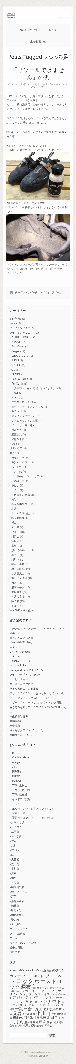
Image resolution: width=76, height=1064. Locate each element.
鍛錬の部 (15, 952)
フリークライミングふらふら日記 (29, 698)
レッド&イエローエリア (25, 476)
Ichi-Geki (15, 647)
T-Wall (14, 392)
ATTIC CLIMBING (21, 337)
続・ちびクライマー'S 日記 (26, 730)
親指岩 (39, 1025)
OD (13, 369)
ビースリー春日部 (21, 425)
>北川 (13, 845)
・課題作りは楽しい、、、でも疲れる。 (33, 818)
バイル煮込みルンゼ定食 (24, 688)
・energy (15, 762)
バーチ (33, 292)
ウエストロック (20, 402)
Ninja (28, 970)
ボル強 (23, 1001)
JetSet (15, 360)
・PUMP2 (15, 776)
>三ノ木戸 (16, 827)
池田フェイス (19, 578)
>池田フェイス (18, 892)
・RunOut (15, 780)
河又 (14, 582)
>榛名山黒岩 (17, 887)
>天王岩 (14, 859)
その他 (13, 444)
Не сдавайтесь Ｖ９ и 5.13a (26, 670)
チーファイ (21, 292)
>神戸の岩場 (17, 915)
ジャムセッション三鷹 (24, 420)
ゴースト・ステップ (39, 990)
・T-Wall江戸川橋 (20, 790)
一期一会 (23, 1008)
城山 (14, 522)
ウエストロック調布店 (36, 983)
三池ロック (18, 481)
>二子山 (14, 831)
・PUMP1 (15, 771)
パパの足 (44, 292)
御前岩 (15, 541)
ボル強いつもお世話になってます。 (34, 388)
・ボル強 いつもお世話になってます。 (33, 808)
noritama (15, 656)
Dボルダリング (20, 355)
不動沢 (15, 485)
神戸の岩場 (18, 596)
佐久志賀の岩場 (20, 494)
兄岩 (17, 1013)
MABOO (16, 365)
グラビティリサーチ (23, 416)
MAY (21, 970)
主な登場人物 (38, 41)
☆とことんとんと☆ (21, 637)
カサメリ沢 (18, 457)
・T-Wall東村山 (18, 785)
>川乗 (13, 873)
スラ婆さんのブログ (21, 684)
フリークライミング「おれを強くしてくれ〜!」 (38, 693)
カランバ (16, 411)
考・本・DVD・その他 (23, 943)
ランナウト (49, 1001)
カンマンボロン (20, 462)
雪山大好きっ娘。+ (21, 735)
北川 (14, 508)
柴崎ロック (18, 559)
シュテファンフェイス (34, 994)
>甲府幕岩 (16, 910)
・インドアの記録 (20, 799)
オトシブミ (43, 987)
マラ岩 (33, 1002)
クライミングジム (20, 332)
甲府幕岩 (16, 592)
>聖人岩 (14, 920)
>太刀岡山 (16, 864)
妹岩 (32, 1014)
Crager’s (16, 351)
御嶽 (14, 545)
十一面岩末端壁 (20, 513)
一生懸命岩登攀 (19, 716)
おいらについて (28, 30)
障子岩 (15, 601)
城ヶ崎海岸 (18, 518)
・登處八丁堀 (17, 813)
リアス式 (16, 471)
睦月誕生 (58, 1022)
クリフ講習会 (17, 933)
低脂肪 (37, 1009)
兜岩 (14, 499)
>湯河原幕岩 (17, 901)
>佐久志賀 (16, 836)
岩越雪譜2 (15, 721)
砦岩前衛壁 (16, 1025)
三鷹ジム (16, 434)
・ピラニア (16, 804)
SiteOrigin (43, 1055)
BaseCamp (17, 346)
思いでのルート (20, 550)
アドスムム (18, 397)
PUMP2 (15, 374)
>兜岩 (13, 841)
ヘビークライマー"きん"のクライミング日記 (36, 702)
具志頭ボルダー (20, 504)
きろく (53, 30)
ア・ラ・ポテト (32, 976)
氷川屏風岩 (18, 573)
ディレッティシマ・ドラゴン (34, 997)
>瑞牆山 (14, 905)
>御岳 (13, 878)
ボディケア (16, 448)
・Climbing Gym (19, 757)
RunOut (15, 383)
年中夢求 (15, 726)
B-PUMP (16, 342)
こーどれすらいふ (20, 679)
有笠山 (15, 555)
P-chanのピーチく (20, 661)
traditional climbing (20, 665)
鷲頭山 (15, 606)
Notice (13, 323)
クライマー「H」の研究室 (25, 674)
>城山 (13, 855)
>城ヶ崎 (14, 850)
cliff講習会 (15, 318)
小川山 (15, 532)
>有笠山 (14, 882)
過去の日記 (16, 947)
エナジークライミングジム (27, 407)
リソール (56, 292)
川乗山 (15, 536)
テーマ (13, 938)
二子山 (15, 490)
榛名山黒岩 (18, 564)
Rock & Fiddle (19, 379)
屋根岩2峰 (57, 1014)
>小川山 (14, 868)
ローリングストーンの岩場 (47, 1005)
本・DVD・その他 (20, 610)
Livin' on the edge (20, 651)
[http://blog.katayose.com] (38, 17)
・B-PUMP (16, 753)
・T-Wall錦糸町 (18, 794)
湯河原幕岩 (18, 587)
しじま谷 (16, 467)
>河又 (13, 896)
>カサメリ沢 (17, 822)
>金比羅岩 (16, 924)
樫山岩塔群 (18, 569)
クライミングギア (20, 328)
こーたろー (36, 84)
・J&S (13, 767)
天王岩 (15, 527)
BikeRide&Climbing (21, 642)
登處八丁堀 (18, 439)
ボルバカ (16, 430)
